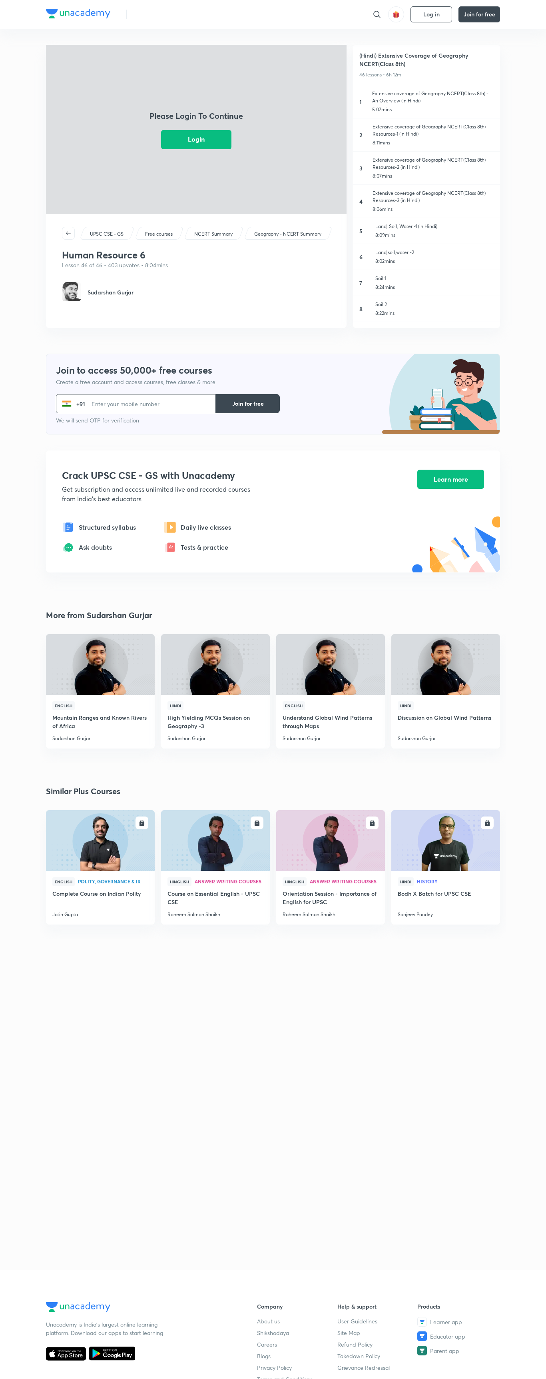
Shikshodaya (273, 1333)
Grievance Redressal (363, 1367)
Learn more (451, 479)
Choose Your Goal (168, 14)
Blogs (264, 1356)
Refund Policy (355, 1344)
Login (196, 139)
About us (268, 1321)
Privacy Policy (274, 1367)
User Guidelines (357, 1321)
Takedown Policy (358, 1356)
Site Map (348, 1333)
